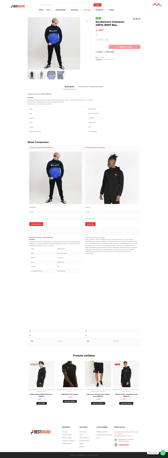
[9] (153, 5)
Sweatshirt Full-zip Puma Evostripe (95, 147)
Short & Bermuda (106, 389)
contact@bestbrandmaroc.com (123, 436)
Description (69, 86)
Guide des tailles (66, 434)
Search (97, 5)
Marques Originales (39, 389)
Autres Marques (60, 10)
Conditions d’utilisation (68, 440)
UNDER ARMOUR (95, 391)
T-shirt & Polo (79, 389)
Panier (81, 434)
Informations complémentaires (90, 86)
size (97, 34)
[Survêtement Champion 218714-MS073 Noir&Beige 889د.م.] (139, 19)
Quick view (46, 375)
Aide (98, 437)
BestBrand (31, 389)
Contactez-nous (66, 443)
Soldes (41, 10)
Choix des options (36, 224)
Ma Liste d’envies (84, 440)
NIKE (74, 389)
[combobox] (70, 5)
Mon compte (83, 431)
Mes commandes (84, 437)
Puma (53, 389)
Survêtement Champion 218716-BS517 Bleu (41, 147)
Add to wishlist (110, 52)
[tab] (69, 87)
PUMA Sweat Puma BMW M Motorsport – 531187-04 (41, 395)
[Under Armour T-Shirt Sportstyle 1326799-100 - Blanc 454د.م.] (134, 19)
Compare (100, 52)
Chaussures (74, 10)
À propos (64, 431)
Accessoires (99, 10)
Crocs (48, 10)
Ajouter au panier (126, 47)
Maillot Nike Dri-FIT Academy (70, 394)
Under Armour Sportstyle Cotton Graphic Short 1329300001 (98, 395)
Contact (111, 10)
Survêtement (105, 59)
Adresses (81, 446)
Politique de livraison (102, 431)
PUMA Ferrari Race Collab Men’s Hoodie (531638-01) (126, 395)
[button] (163, 453)
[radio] (97, 39)
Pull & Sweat (48, 389)
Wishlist (81, 443)
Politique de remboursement (105, 434)
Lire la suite (90, 224)
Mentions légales (66, 437)
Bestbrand (83, 455)
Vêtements (87, 10)
